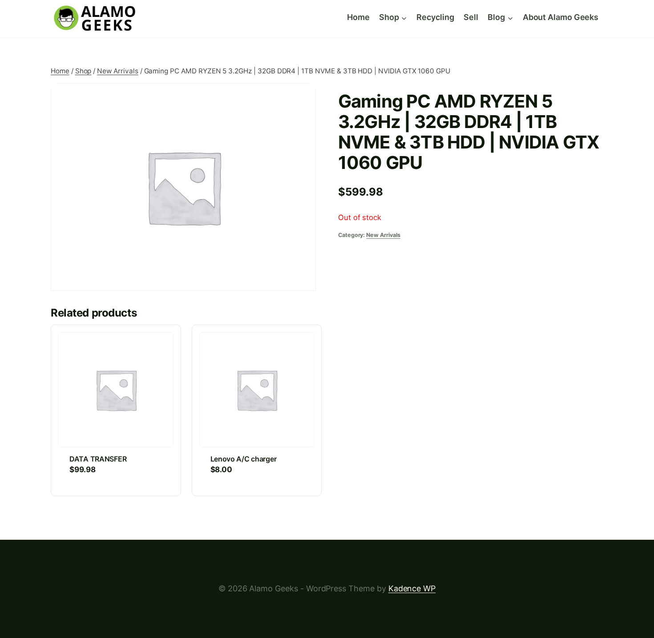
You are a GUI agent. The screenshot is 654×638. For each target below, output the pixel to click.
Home (358, 17)
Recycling (435, 17)
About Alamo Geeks (560, 17)
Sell (471, 17)
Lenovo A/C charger (243, 458)
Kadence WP (412, 588)
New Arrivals (383, 235)
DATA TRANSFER (97, 458)
